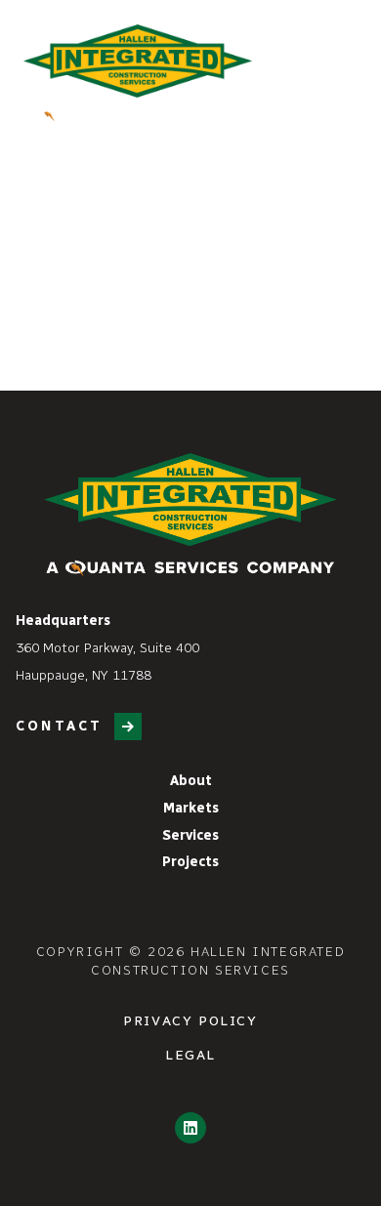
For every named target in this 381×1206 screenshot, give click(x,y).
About (191, 780)
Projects (190, 861)
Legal (190, 1055)
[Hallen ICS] (137, 72)
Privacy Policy (190, 1021)
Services (190, 835)
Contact (59, 726)
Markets (191, 808)
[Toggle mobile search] (308, 63)
